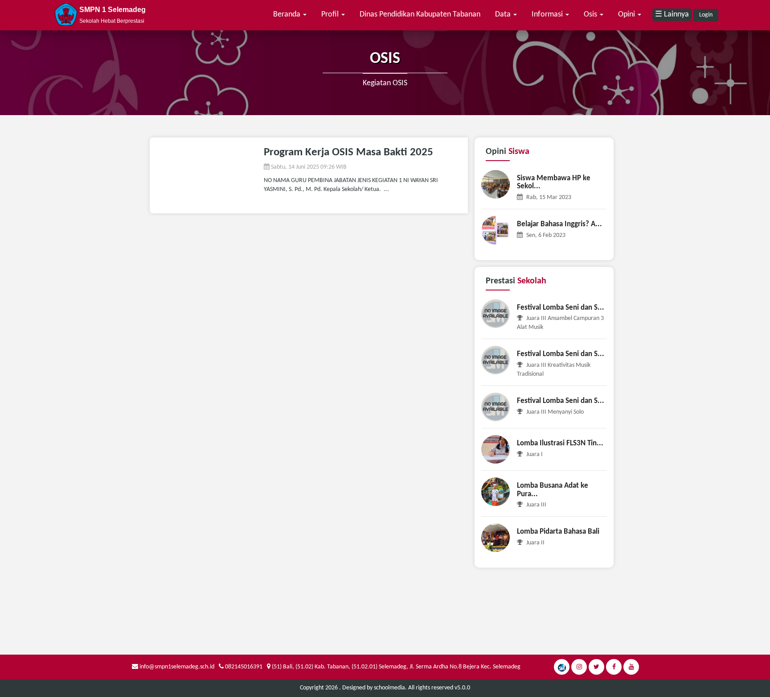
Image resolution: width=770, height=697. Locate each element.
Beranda (287, 14)
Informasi (548, 14)
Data (503, 14)
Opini (627, 14)
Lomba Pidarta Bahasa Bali (558, 531)
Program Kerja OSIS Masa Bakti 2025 (348, 152)
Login (706, 15)
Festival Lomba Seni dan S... (560, 307)
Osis (591, 14)
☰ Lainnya (672, 14)
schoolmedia (389, 688)
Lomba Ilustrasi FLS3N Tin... (560, 443)
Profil (330, 14)
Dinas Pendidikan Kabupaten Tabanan (420, 14)
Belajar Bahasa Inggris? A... (559, 224)
